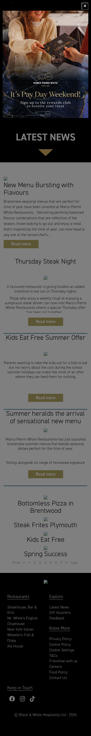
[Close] (85, 6)
